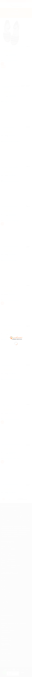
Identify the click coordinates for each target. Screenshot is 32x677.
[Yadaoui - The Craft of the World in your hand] (16, 337)
